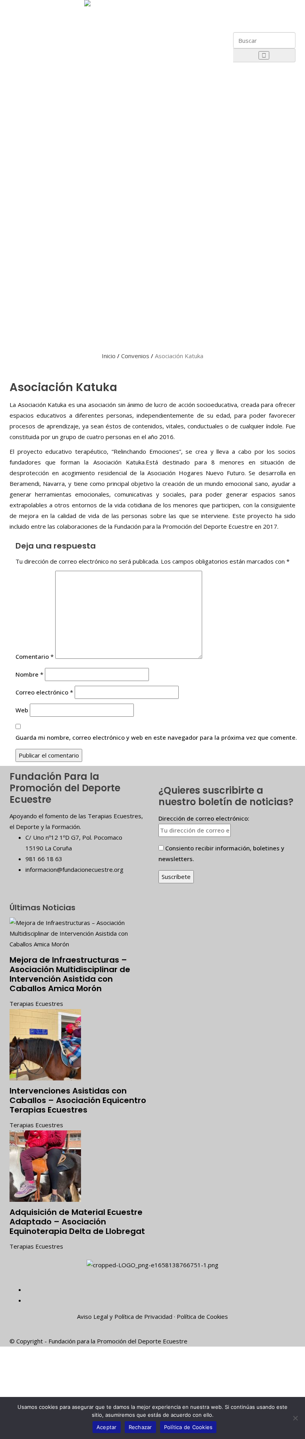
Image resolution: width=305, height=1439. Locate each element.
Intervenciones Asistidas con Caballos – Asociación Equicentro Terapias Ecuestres (78, 1100)
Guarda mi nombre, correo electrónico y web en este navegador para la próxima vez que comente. (156, 737)
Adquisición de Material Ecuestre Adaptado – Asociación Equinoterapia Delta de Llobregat (77, 1222)
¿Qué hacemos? (51, 149)
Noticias (36, 319)
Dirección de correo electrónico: (203, 818)
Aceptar (107, 1427)
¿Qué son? (43, 265)
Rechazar (140, 1427)
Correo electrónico (44, 692)
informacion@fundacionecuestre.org (74, 869)
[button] (254, 5)
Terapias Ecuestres (36, 1003)
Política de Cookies (202, 1316)
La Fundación (42, 9)
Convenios (135, 356)
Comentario (34, 656)
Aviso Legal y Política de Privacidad (124, 1316)
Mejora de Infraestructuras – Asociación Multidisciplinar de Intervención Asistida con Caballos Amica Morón (70, 974)
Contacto (37, 338)
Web (21, 710)
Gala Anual (43, 182)
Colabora (37, 301)
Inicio (109, 356)
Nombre (29, 674)
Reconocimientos (52, 109)
